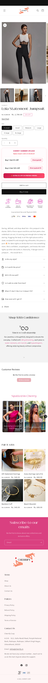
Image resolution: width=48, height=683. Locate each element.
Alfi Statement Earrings (11, 474)
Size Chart (5, 119)
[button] (4, 10)
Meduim (28, 128)
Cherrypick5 (36, 160)
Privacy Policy (9, 605)
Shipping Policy (10, 615)
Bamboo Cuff (7, 504)
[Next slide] (45, 416)
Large (39, 128)
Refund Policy (9, 610)
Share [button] (6, 306)
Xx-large (18, 133)
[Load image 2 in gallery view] (21, 95)
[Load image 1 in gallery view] (7, 95)
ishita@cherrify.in (16, 649)
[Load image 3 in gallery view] (35, 95)
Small (17, 128)
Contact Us (8, 591)
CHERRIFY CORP (26, 679)
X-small (7, 128)
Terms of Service (10, 620)
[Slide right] (45, 95)
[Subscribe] (41, 542)
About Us (7, 586)
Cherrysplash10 (35, 168)
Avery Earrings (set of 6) (33, 474)
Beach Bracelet (30, 504)
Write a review (24, 380)
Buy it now (24, 192)
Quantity (4, 138)
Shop (6, 581)
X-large (6, 133)
